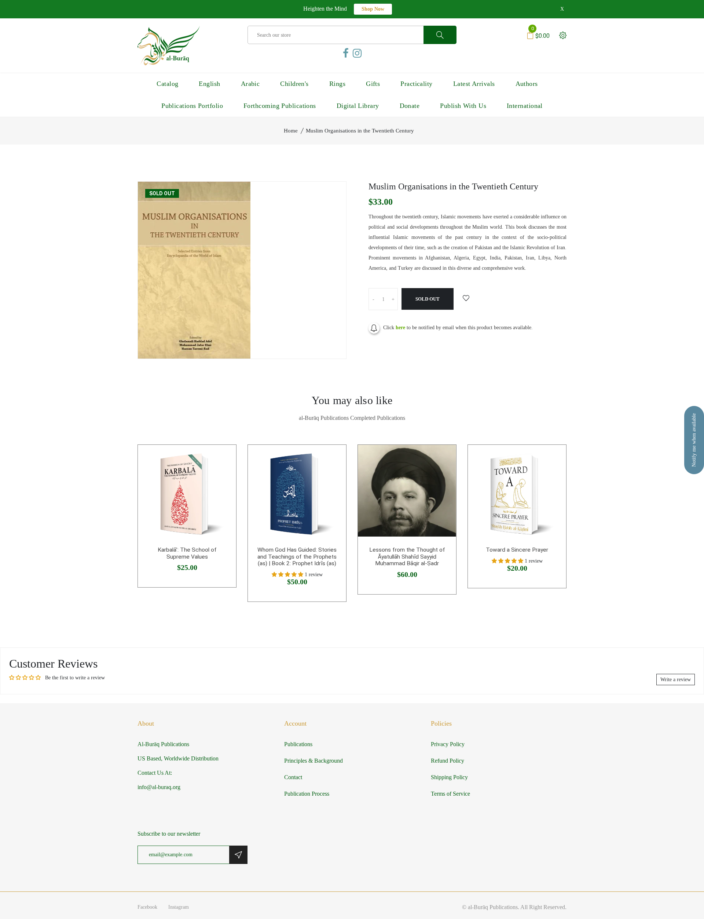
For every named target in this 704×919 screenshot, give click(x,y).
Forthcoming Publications (279, 105)
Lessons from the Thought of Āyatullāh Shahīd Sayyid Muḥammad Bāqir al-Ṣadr (407, 556)
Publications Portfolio (192, 105)
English (209, 83)
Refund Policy (447, 761)
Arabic (250, 83)
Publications (298, 744)
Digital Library (358, 105)
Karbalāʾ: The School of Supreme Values (187, 553)
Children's (294, 83)
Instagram (178, 907)
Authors (527, 83)
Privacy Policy (448, 744)
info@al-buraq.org (159, 787)
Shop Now (373, 9)
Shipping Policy (449, 777)
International (525, 105)
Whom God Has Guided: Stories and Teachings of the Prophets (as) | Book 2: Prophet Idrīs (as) (297, 556)
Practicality (416, 83)
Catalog (167, 83)
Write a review (675, 679)
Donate (410, 105)
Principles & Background (313, 761)
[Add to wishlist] (466, 298)
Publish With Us (463, 105)
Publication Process (306, 794)
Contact (293, 777)
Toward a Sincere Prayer (517, 549)
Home (291, 131)
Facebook (147, 907)
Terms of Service (450, 794)
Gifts (373, 83)
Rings (337, 83)
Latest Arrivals (474, 83)
